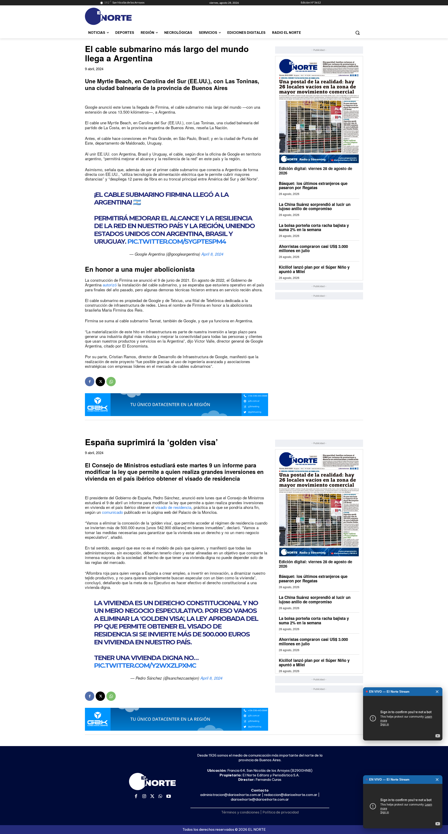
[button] (357, 32)
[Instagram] (144, 796)
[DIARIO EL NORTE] (126, 16)
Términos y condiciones (240, 812)
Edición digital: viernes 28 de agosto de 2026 (315, 171)
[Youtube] (169, 796)
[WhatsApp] (111, 381)
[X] (100, 381)
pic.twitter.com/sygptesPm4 (176, 241)
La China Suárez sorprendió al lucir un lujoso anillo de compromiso (314, 207)
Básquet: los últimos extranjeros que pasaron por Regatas (313, 186)
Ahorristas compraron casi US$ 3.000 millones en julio (313, 248)
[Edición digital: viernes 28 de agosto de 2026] (319, 111)
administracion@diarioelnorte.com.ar (230, 794)
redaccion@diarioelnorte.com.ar (290, 794)
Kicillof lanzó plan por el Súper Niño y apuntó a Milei (314, 269)
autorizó (110, 285)
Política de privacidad (280, 812)
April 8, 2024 (212, 254)
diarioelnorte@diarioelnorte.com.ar (260, 799)
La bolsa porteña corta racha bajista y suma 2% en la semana (314, 227)
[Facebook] (89, 381)
